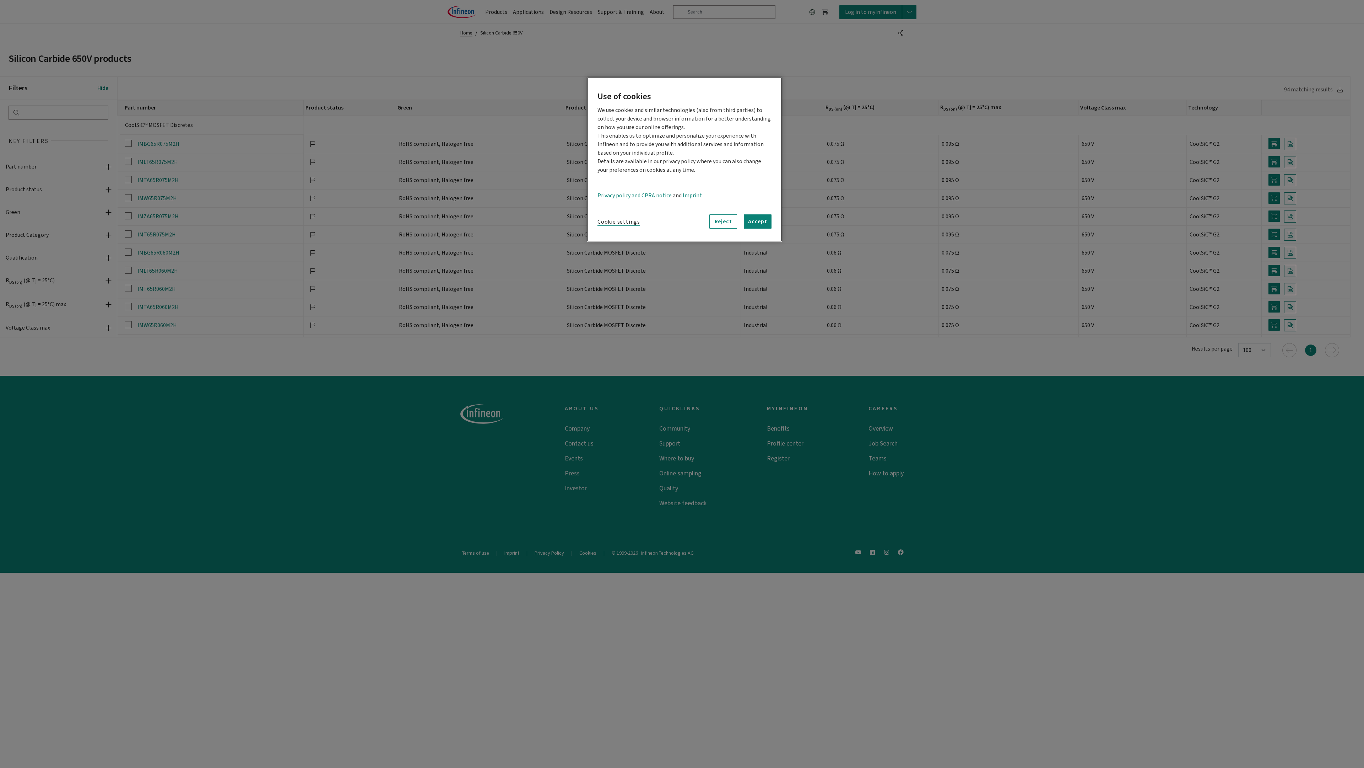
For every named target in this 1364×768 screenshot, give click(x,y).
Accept (757, 221)
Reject (723, 221)
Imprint (692, 195)
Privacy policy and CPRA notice (634, 195)
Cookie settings (618, 222)
